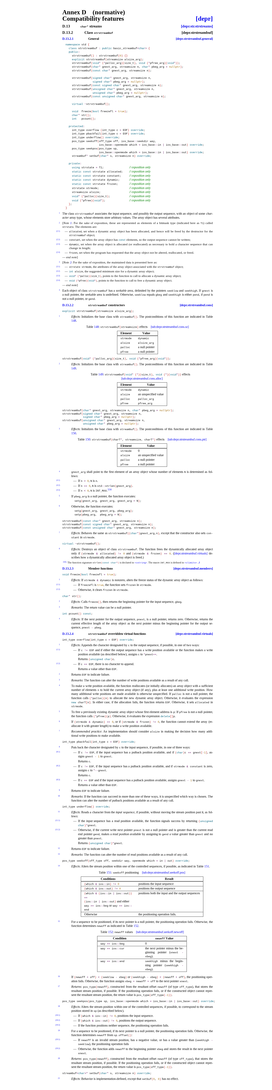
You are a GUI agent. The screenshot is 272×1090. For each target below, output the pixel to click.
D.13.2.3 (67, 568)
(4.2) (58, 485)
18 (59, 1006)
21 (59, 1078)
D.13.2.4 (67, 633)
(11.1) (57, 820)
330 (110, 489)
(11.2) (57, 830)
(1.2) (58, 589)
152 (136, 925)
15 (59, 921)
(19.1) (57, 1039)
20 (59, 1058)
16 (59, 976)
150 (73, 433)
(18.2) (57, 1020)
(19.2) (57, 1048)
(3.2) (58, 271)
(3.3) (58, 276)
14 (59, 866)
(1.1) (58, 584)
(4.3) (58, 490)
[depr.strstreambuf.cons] (196, 305)
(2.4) (58, 252)
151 (206, 866)
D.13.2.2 (67, 305)
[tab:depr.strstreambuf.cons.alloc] (142, 378)
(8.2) (58, 766)
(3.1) (58, 267)
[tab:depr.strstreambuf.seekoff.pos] (163, 872)
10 (59, 796)
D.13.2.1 (67, 38)
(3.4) (58, 280)
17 (59, 986)
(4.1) (58, 480)
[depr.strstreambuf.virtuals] (190, 553)
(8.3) (58, 780)
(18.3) (57, 1025)
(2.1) (58, 231)
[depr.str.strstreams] (197, 26)
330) (65, 562)
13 (59, 854)
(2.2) (58, 240)
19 (59, 1031)
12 (59, 848)
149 (73, 368)
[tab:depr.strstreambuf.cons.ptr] (187, 439)
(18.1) (57, 1015)
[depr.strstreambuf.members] (193, 568)
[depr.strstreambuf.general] (194, 38)
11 (59, 812)
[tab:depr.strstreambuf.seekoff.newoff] (160, 932)
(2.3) (58, 244)
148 (73, 320)
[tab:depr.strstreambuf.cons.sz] (170, 326)
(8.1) (58, 752)
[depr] (204, 18)
